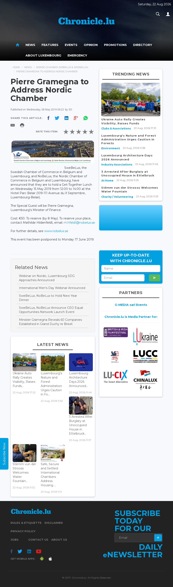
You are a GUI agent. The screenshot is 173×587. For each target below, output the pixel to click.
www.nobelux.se (56, 231)
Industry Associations (116, 164)
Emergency (77, 55)
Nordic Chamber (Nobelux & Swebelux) (62, 67)
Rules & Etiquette (26, 522)
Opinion (91, 45)
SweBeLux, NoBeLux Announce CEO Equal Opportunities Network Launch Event (51, 310)
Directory (142, 45)
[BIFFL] (115, 332)
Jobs (15, 539)
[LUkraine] (145, 336)
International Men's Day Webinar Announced (52, 288)
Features (50, 45)
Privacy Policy (23, 531)
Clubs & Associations (116, 128)
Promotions (115, 45)
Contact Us (38, 539)
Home (16, 67)
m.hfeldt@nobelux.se (79, 222)
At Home (107, 180)
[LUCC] (145, 356)
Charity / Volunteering (117, 196)
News (30, 45)
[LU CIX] (115, 376)
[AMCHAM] (115, 357)
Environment (110, 148)
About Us (59, 539)
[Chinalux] (145, 380)
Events (71, 45)
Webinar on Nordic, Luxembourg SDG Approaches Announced (47, 278)
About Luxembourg (43, 55)
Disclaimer (54, 522)
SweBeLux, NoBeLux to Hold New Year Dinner (48, 298)
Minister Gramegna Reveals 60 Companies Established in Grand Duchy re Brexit (50, 322)
